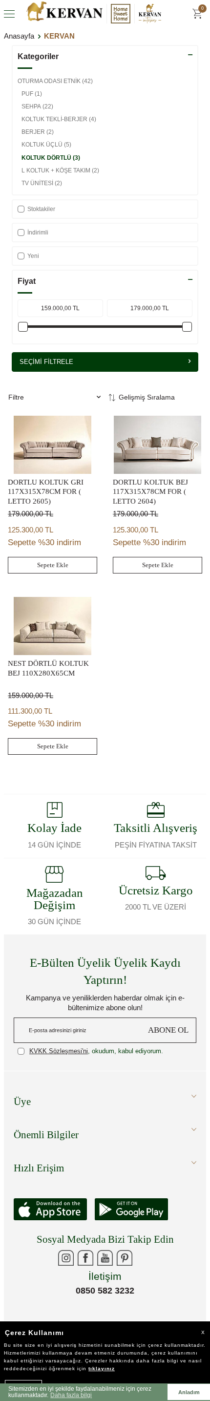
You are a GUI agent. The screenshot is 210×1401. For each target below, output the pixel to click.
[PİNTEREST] (124, 1258)
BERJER (37, 131)
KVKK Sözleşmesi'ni (58, 1051)
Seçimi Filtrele (46, 361)
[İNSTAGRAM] (66, 1258)
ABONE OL (168, 1030)
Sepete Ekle (52, 565)
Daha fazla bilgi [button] (71, 1395)
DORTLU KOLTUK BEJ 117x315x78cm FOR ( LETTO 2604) (150, 491)
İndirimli (37, 232)
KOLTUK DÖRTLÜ (50, 157)
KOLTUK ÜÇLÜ (46, 144)
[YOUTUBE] (105, 1258)
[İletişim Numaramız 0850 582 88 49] (144, 1258)
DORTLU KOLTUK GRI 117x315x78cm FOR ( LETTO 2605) (46, 491)
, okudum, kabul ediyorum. (96, 1051)
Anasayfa (19, 36)
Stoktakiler (41, 209)
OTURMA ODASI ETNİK (55, 81)
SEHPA (37, 106)
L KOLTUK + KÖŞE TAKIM (60, 170)
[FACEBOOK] (85, 1258)
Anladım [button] (189, 1392)
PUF (31, 93)
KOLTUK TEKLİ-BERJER (58, 119)
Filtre (16, 397)
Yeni (33, 256)
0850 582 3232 (105, 1290)
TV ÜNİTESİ (41, 183)
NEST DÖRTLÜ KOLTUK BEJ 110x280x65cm (48, 668)
